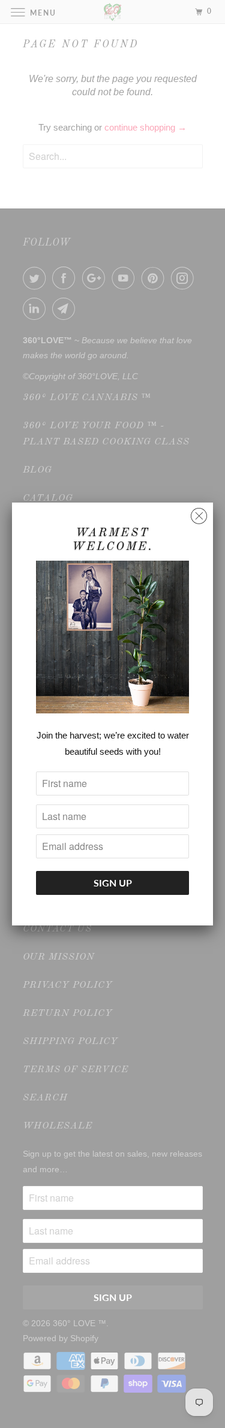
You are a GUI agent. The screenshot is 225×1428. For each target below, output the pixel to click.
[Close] (199, 513)
